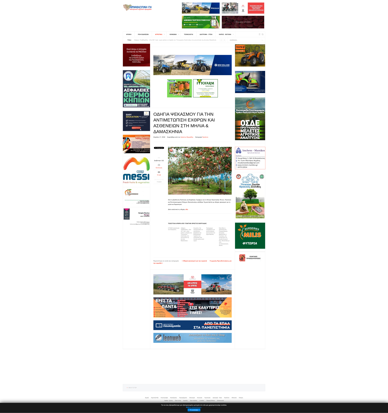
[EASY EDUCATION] (136, 121)
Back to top (133, 387)
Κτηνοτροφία (164, 397)
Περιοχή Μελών (210, 400)
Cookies (202, 400)
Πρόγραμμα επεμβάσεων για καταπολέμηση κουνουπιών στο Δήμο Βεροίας (210, 231)
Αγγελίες (185, 400)
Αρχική (147, 397)
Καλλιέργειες (173, 397)
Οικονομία (192, 397)
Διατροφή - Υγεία (217, 397)
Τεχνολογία (207, 397)
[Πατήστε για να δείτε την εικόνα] (200, 171)
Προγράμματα (183, 397)
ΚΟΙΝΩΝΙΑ (173, 34)
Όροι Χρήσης (193, 400)
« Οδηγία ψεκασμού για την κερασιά (194, 261)
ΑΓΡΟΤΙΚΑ (158, 34)
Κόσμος (241, 397)
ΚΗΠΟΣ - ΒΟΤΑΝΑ (225, 34)
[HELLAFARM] (136, 55)
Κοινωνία (199, 397)
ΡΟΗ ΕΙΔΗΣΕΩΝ (143, 34)
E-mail (159, 175)
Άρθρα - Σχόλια (168, 400)
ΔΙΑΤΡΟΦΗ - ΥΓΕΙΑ (206, 34)
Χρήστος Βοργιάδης (187, 137)
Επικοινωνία (220, 400)
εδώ (186, 209)
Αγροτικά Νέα (154, 397)
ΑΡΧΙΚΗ (128, 34)
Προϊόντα (205, 137)
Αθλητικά (234, 397)
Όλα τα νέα (178, 400)
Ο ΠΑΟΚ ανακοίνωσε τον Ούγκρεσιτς (173, 228)
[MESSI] (136, 170)
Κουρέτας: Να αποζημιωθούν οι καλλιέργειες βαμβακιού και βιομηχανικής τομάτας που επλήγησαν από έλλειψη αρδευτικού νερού (198, 234)
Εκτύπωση (159, 168)
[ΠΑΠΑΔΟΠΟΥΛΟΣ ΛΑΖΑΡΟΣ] (136, 88)
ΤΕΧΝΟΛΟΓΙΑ (188, 34)
